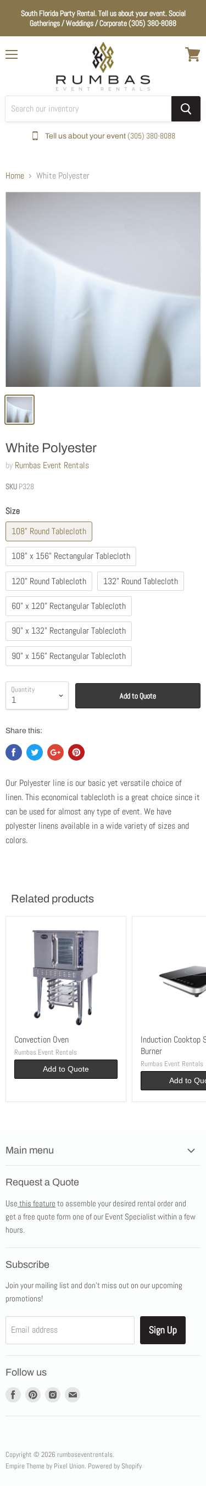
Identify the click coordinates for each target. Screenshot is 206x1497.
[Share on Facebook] (13, 752)
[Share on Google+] (55, 752)
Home (14, 176)
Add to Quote (138, 696)
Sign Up (163, 1329)
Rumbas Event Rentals (52, 465)
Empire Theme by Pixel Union (45, 1466)
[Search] (186, 108)
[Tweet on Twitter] (34, 752)
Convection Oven (41, 1039)
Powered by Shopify (115, 1466)
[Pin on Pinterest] (76, 752)
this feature (36, 1203)
